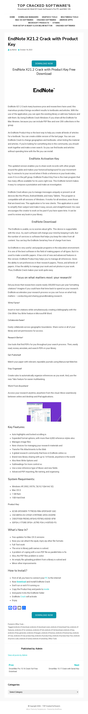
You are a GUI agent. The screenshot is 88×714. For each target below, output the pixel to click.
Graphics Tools (49, 17)
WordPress (58, 709)
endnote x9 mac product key (24, 636)
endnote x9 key (68, 630)
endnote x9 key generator (17, 633)
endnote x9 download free (60, 627)
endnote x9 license (48, 633)
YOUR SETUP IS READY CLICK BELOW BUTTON (32, 26)
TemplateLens (41, 709)
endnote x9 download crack (40, 627)
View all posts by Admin (17, 655)
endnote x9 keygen (34, 633)
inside (46, 589)
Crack (23, 596)
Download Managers (28, 17)
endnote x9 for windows (23, 630)
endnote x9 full (38, 630)
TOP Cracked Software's (44, 5)
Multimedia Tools (69, 17)
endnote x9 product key (43, 636)
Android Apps (66, 20)
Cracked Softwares (46, 20)
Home (12, 17)
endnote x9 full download (53, 630)
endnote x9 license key (64, 633)
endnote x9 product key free (62, 636)
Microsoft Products (38, 23)
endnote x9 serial (25, 639)
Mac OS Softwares (24, 20)
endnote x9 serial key (40, 639)
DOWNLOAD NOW (44, 63)
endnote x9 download (21, 627)
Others (56, 23)
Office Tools (19, 624)
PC (46, 578)
